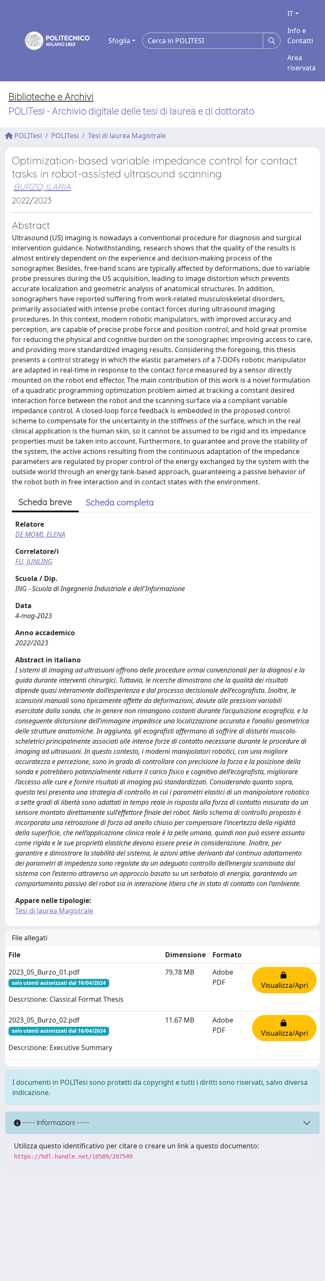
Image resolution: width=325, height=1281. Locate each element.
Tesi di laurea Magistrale (127, 135)
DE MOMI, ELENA (40, 534)
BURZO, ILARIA (42, 186)
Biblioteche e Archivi (51, 97)
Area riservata (301, 62)
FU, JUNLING (33, 561)
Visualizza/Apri (284, 980)
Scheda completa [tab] (120, 502)
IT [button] (290, 13)
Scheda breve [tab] (45, 502)
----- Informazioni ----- (55, 1122)
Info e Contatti (300, 35)
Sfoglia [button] (119, 40)
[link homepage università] (51, 40)
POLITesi (27, 135)
